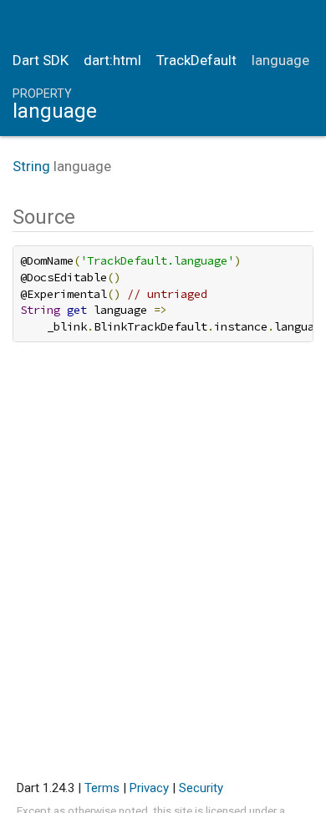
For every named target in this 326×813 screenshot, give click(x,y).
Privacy (149, 787)
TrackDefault (196, 60)
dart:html (112, 60)
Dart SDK (41, 60)
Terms (102, 787)
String (31, 166)
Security (201, 787)
